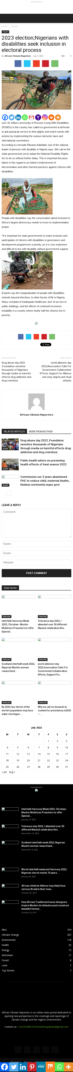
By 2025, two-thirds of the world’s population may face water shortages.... (17, 710)
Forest (5, 960)
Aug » (12, 772)
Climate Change (10, 934)
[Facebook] (5, 117)
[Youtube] (54, 1049)
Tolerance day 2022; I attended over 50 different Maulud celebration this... (52, 624)
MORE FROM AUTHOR (41, 431)
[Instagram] (45, 117)
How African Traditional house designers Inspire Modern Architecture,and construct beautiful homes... (45, 905)
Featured (6, 616)
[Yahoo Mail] (38, 117)
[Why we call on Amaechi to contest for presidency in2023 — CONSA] (54, 692)
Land (4, 965)
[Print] (51, 117)
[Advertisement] (36, 8)
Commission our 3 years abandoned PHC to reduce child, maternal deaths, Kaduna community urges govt (44, 480)
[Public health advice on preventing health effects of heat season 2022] (10, 464)
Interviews (7, 955)
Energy (5, 950)
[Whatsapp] (25, 117)
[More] (58, 117)
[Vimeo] (36, 1049)
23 (57, 760)
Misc (4, 929)
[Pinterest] (31, 1066)
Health (5, 32)
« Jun (4, 772)
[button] (68, 18)
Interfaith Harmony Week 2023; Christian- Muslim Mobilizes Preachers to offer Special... (44, 812)
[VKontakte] (45, 1049)
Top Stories (8, 970)
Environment (9, 939)
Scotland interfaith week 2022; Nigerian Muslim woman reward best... (18, 667)
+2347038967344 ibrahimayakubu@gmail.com (43, 1026)
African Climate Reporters (18, 56)
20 (28, 760)
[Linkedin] (18, 117)
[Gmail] (31, 117)
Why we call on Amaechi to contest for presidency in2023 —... (54, 710)
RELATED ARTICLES (14, 431)
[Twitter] (12, 117)
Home (5, 26)
